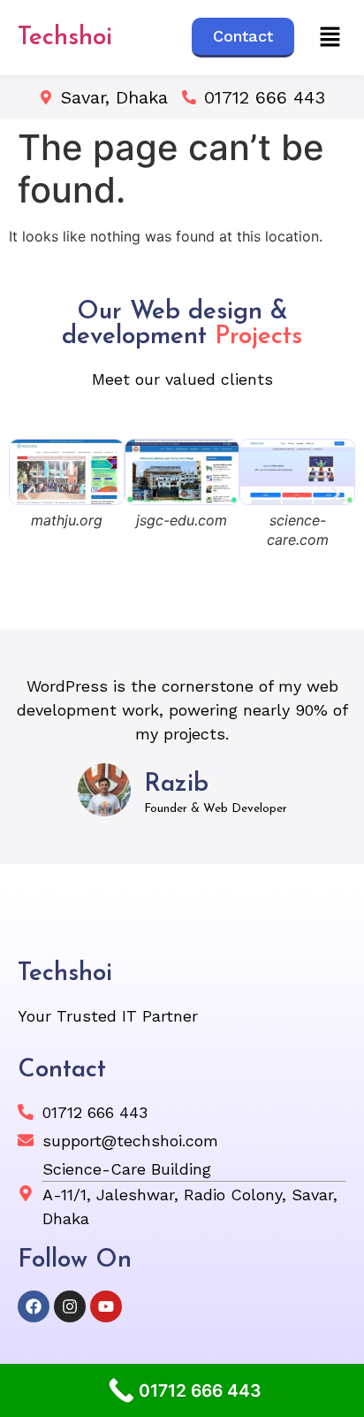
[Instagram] (70, 1306)
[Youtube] (106, 1306)
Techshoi (65, 38)
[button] (329, 38)
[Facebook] (33, 1306)
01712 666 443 (264, 97)
